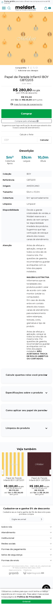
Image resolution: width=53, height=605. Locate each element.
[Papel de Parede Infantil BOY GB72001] (13, 474)
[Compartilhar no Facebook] (28, 68)
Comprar (26, 113)
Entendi (26, 601)
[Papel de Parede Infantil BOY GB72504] (39, 474)
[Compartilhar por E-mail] (37, 68)
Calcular (44, 140)
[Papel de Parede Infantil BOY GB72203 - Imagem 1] (26, 38)
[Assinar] (41, 519)
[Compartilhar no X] (34, 68)
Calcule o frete (26, 135)
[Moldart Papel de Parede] (25, 8)
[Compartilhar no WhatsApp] (31, 68)
